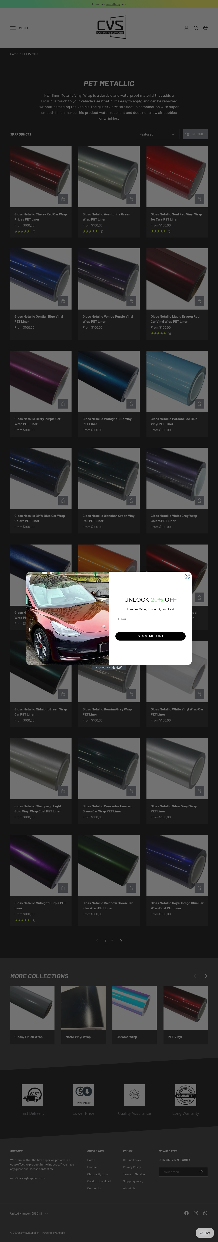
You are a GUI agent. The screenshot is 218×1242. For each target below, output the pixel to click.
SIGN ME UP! (151, 636)
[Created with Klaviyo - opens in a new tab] (109, 667)
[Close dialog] (187, 576)
